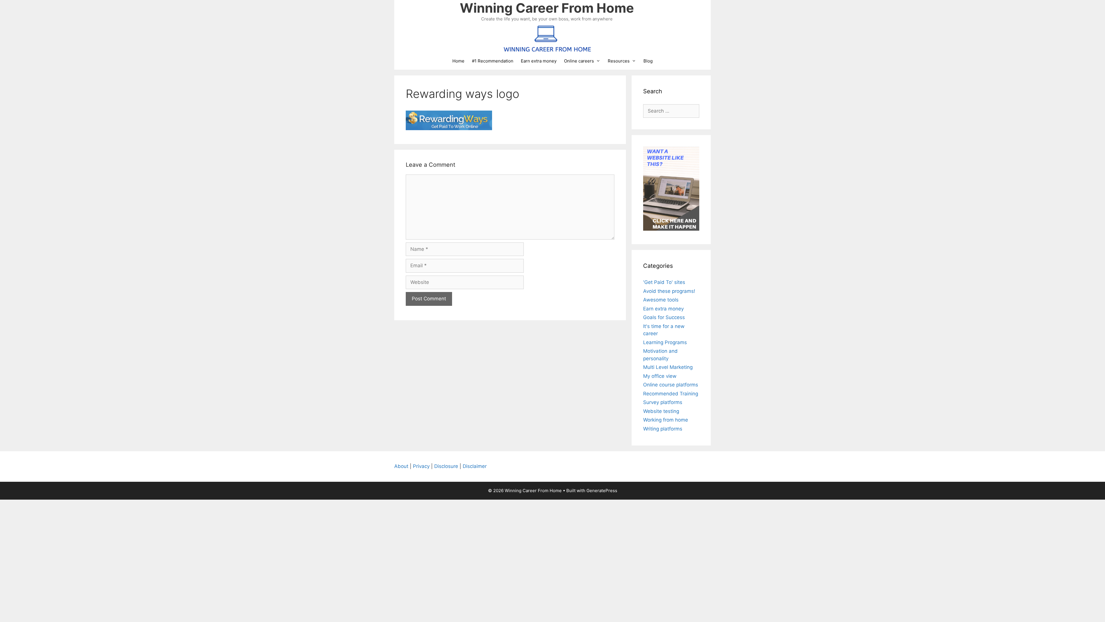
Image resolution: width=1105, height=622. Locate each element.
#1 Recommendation (492, 61)
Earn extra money (539, 61)
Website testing (661, 411)
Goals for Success (664, 317)
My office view (660, 376)
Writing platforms (662, 429)
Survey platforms (662, 402)
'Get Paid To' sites (664, 282)
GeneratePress (601, 490)
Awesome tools (661, 300)
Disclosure (446, 466)
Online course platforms (670, 385)
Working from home (665, 420)
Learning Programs (665, 342)
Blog (648, 61)
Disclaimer (475, 466)
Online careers (579, 61)
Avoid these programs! (669, 291)
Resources (619, 61)
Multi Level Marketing (668, 367)
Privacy (421, 466)
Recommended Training (670, 394)
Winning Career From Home (547, 8)
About (401, 466)
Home (458, 61)
